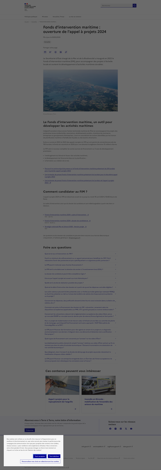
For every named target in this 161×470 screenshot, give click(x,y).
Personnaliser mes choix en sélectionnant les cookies (40, 461)
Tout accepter (40, 456)
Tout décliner (54, 456)
